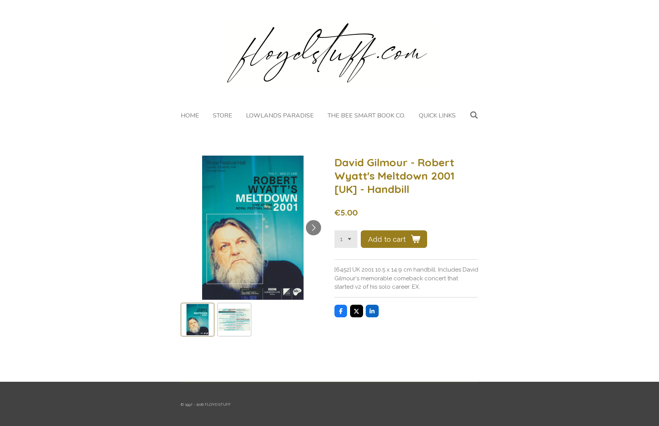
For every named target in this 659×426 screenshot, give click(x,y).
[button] (197, 319)
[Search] (474, 115)
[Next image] (313, 227)
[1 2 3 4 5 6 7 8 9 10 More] (345, 239)
